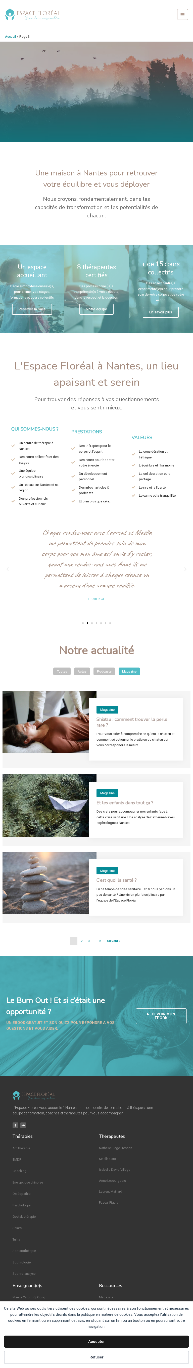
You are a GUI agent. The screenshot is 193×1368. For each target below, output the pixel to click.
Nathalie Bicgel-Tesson (115, 1148)
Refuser (96, 1357)
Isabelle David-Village (114, 1169)
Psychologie (21, 1205)
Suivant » (113, 941)
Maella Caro (107, 1159)
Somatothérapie (24, 1251)
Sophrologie (22, 1262)
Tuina (16, 1239)
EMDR (17, 1159)
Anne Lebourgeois (112, 1181)
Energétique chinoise (28, 1182)
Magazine (129, 671)
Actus (82, 671)
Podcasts (104, 671)
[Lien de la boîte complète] (96, 729)
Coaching (19, 1171)
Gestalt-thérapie (24, 1216)
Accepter (96, 1341)
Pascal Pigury (108, 1202)
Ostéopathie (21, 1194)
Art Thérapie (21, 1148)
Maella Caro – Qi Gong (29, 1297)
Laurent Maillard (110, 1191)
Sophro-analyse (24, 1274)
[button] (7, 569)
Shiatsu (18, 1228)
